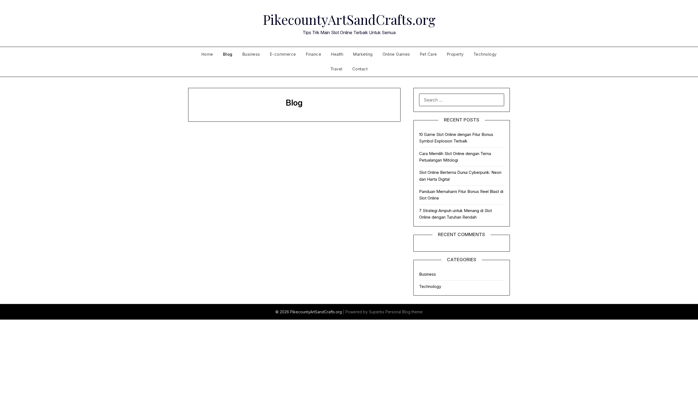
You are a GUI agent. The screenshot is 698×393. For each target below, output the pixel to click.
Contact (360, 69)
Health (337, 54)
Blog (228, 54)
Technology (485, 54)
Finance (313, 54)
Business (251, 54)
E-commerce (283, 54)
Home (207, 54)
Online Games (396, 54)
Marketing (363, 54)
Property (455, 54)
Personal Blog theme (404, 311)
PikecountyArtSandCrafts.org (349, 19)
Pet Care (428, 54)
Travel (336, 69)
